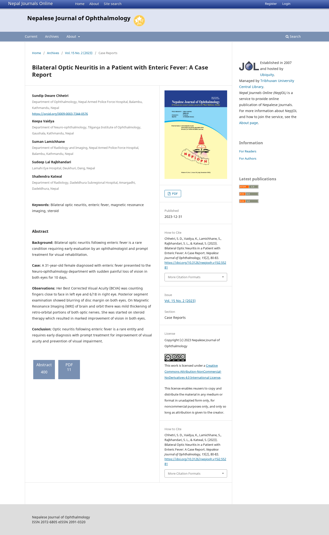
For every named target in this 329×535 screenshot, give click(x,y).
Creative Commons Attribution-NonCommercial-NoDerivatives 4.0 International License (192, 371)
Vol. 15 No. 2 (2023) (78, 53)
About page (248, 122)
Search (295, 36)
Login (286, 3)
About (94, 3)
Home (80, 3)
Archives (52, 36)
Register (271, 3)
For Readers (247, 151)
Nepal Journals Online (30, 3)
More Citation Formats (184, 277)
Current (31, 36)
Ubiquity (267, 74)
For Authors (247, 158)
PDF (174, 193)
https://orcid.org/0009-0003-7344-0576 (60, 113)
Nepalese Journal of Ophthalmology (79, 18)
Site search (113, 3)
